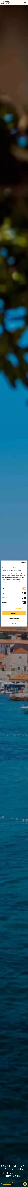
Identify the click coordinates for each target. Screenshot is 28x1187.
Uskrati (14, 623)
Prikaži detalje (19, 608)
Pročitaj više (7, 1182)
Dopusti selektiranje (14, 618)
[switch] (24, 593)
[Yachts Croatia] (5, 2)
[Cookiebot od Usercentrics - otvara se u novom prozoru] (20, 563)
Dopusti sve (14, 613)
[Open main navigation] (24, 2)
